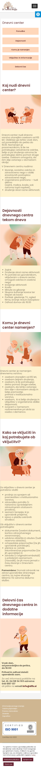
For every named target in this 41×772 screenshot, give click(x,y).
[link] (38, 14)
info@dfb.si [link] (30, 686)
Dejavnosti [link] (20, 41)
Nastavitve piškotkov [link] (11, 759)
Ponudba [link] (20, 31)
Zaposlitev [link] (6, 716)
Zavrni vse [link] (8, 764)
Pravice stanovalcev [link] (10, 711)
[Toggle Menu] (34, 6)
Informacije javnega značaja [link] (13, 706)
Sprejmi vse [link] (27, 759)
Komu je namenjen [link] (21, 49)
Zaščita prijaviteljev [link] (9, 709)
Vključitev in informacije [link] (20, 57)
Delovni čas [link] (20, 66)
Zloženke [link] (5, 714)
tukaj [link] (33, 755)
